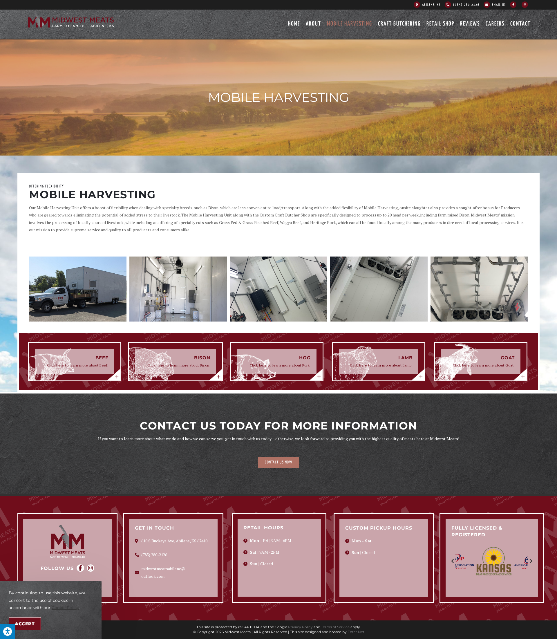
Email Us (499, 4)
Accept (25, 624)
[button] (278, 462)
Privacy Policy (300, 627)
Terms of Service (335, 627)
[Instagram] (90, 568)
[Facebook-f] (80, 568)
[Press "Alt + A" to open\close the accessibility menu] (7, 631)
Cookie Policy (65, 607)
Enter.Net (356, 632)
